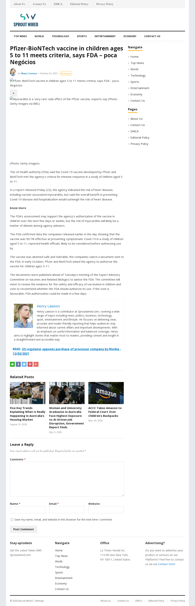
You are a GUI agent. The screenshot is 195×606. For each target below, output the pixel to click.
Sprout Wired (25, 600)
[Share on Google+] (36, 364)
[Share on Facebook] (18, 364)
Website (94, 504)
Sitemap (39, 600)
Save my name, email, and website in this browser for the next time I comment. (63, 519)
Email (54, 504)
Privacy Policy (104, 4)
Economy (130, 36)
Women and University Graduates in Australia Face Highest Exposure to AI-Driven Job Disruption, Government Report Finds (66, 417)
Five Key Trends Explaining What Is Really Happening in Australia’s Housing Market (27, 413)
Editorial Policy (79, 4)
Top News (20, 36)
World (39, 36)
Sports (82, 36)
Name (15, 504)
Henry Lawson (29, 73)
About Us (19, 4)
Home (134, 56)
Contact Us (39, 4)
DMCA (58, 4)
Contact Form (166, 564)
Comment (18, 459)
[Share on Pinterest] (30, 364)
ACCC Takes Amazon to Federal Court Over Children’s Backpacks (105, 412)
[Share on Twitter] (24, 364)
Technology (60, 36)
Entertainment (105, 36)
